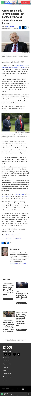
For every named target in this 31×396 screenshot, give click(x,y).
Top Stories (18, 238)
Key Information (7, 364)
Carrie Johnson (10, 26)
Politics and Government (12, 234)
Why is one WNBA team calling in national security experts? (22, 296)
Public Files (5, 367)
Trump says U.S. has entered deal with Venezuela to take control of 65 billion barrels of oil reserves (9, 327)
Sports (17, 291)
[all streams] (29, 394)
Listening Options (7, 373)
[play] (2, 394)
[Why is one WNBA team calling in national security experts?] (22, 285)
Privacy (4, 370)
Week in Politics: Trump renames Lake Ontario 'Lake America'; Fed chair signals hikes (8, 290)
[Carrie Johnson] (5, 251)
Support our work (7, 376)
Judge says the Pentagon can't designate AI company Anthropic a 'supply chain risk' (21, 319)
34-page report (19, 194)
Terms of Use (6, 360)
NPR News (8, 238)
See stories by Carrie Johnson (18, 263)
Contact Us (5, 380)
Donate (26, 2)
